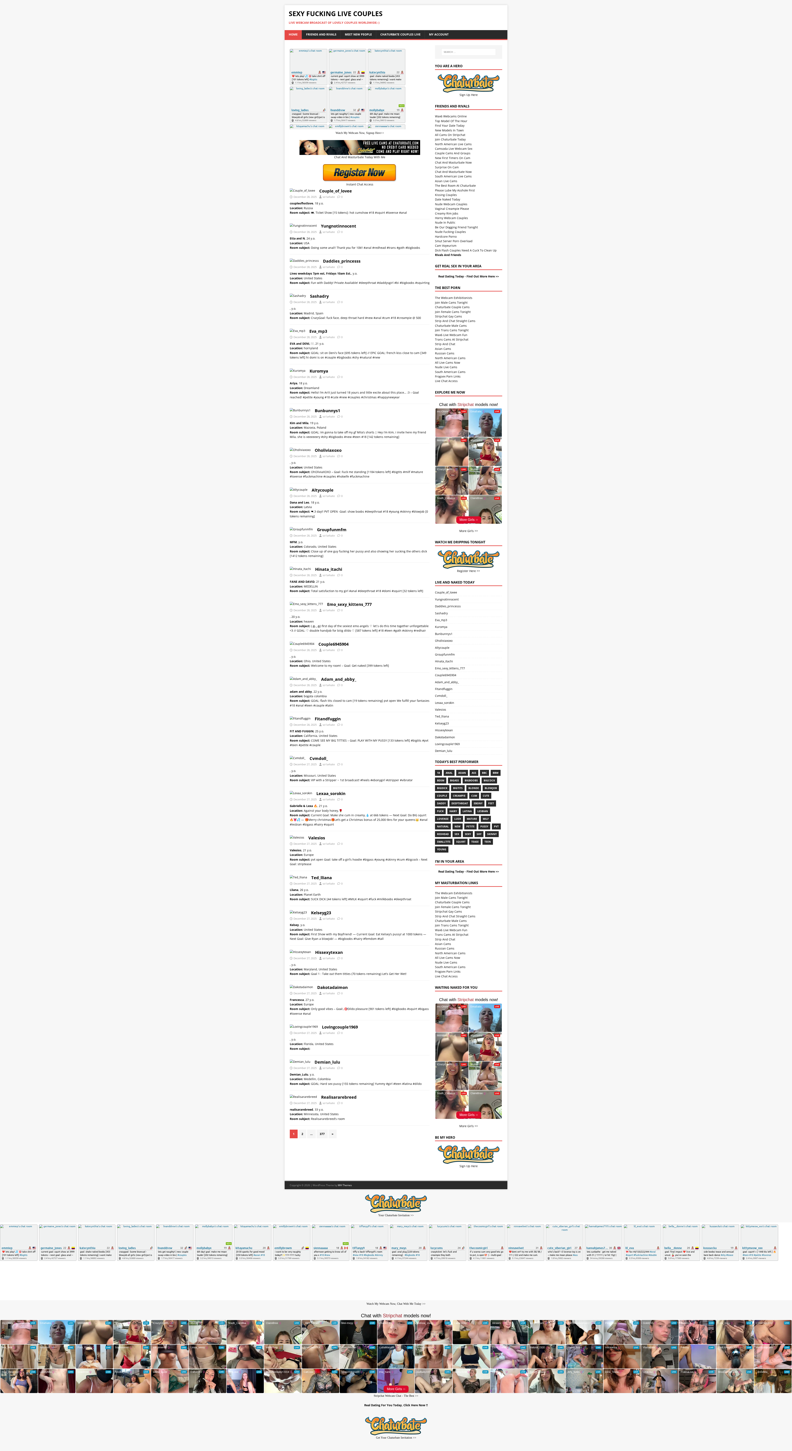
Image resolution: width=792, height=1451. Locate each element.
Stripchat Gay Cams (448, 316)
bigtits (458, 788)
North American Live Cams (453, 144)
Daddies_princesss (342, 261)
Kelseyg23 (321, 912)
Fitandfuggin (328, 719)
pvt (496, 826)
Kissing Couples (446, 195)
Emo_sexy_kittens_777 (349, 604)
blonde (473, 788)
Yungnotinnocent (338, 226)
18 (438, 773)
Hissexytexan (329, 952)
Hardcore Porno (446, 236)
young (441, 849)
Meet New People (358, 34)
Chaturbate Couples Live (400, 34)
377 (322, 1134)
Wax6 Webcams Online (451, 116)
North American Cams (450, 358)
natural (443, 826)
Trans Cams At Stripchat (451, 339)
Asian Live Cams (446, 181)
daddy (441, 803)
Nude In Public (445, 222)
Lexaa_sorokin (330, 793)
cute (486, 795)
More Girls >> (468, 531)
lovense (443, 819)
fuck (440, 811)
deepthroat (459, 803)
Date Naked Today (447, 199)
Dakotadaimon (332, 987)
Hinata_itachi (328, 569)
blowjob (491, 788)
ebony (478, 803)
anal (449, 773)
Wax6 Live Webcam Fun (451, 335)
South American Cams (450, 372)
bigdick (442, 788)
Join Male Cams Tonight (451, 302)
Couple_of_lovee (335, 191)
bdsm (440, 780)
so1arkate (329, 197)
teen (487, 841)
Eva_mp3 (318, 331)
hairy (453, 811)
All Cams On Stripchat (450, 135)
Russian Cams (444, 353)
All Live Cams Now (447, 363)
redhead (443, 834)
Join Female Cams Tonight (453, 312)
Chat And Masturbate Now (453, 162)
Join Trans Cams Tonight (452, 330)
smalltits (443, 841)
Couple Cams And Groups (452, 153)
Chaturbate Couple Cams (452, 307)
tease (475, 841)
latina (467, 811)
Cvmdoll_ (319, 758)
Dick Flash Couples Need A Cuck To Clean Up (466, 250)
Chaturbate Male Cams (451, 326)
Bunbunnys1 (327, 410)
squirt (461, 841)
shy (479, 834)
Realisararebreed (339, 1097)
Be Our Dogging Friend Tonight (456, 227)
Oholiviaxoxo (328, 450)
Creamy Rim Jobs (446, 213)
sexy (468, 834)
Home (293, 34)
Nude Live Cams (446, 367)
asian (462, 773)
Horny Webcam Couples (451, 218)
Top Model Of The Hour (451, 121)
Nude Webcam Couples (451, 204)
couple (442, 795)
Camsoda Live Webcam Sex (453, 149)
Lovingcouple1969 (340, 1027)
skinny (492, 834)
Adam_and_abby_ (338, 679)
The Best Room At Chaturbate (455, 186)
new (458, 826)
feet (491, 803)
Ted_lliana (321, 877)
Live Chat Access (446, 381)
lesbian (482, 811)
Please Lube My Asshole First (455, 190)
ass (474, 773)
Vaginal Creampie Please (452, 209)
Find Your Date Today (449, 125)
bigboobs (471, 780)
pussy (484, 826)
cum (474, 795)
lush (457, 819)
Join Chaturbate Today (450, 139)
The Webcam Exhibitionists (453, 298)
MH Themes (345, 1185)
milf (486, 819)
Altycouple (323, 490)
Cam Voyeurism (445, 246)
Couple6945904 (333, 644)
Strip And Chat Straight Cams (455, 321)
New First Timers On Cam (452, 158)
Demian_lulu (327, 1062)
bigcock (489, 780)
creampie (459, 795)
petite (470, 826)
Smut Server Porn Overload (454, 241)
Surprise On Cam (447, 167)
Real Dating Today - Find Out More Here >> (468, 276)
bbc (484, 773)
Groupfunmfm (331, 529)
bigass (454, 780)
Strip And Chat (445, 344)
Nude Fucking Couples (450, 232)
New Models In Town (449, 130)
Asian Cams (443, 349)
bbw (496, 773)
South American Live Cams (453, 176)
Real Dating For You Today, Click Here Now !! (396, 1405)
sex (457, 834)
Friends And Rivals (321, 34)
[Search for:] (468, 51)
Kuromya (319, 371)
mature (472, 819)
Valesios (316, 838)
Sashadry (319, 296)
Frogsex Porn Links (448, 376)
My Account (439, 34)
